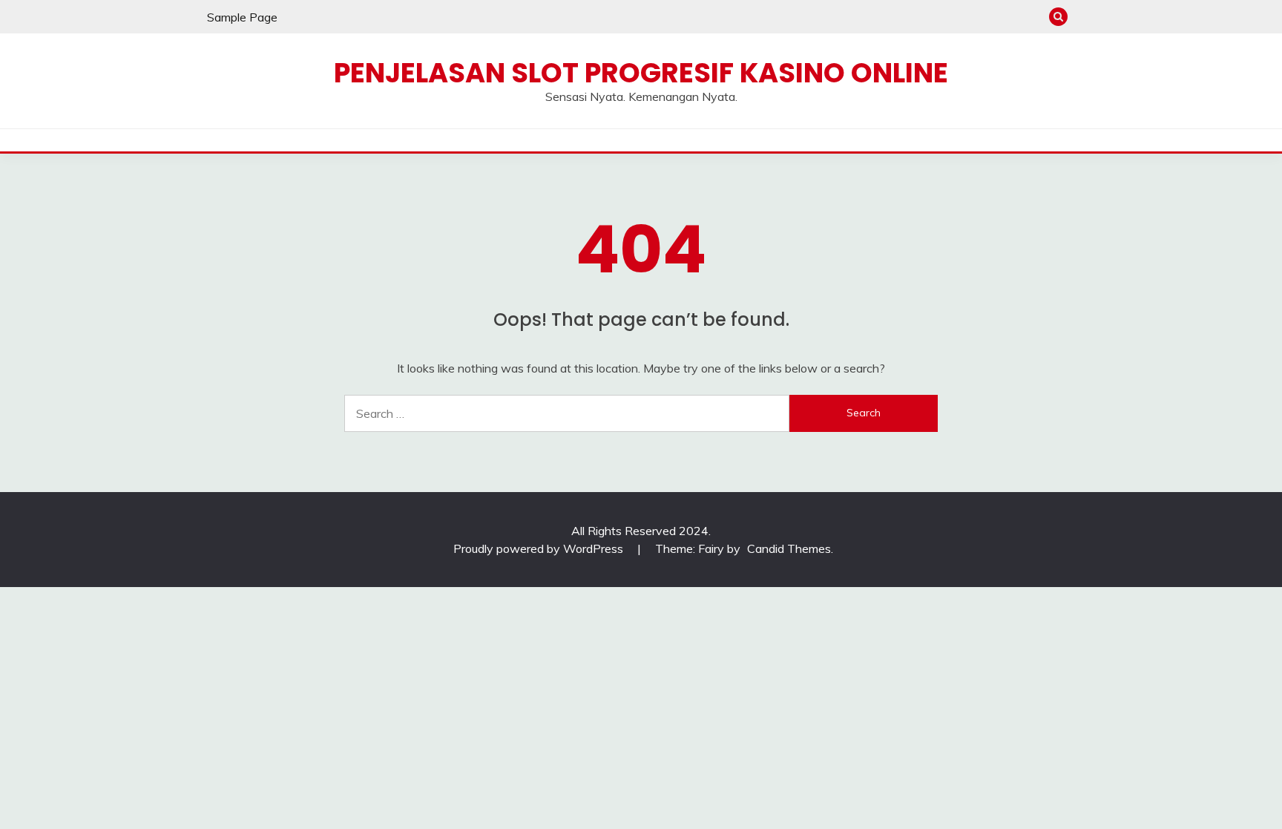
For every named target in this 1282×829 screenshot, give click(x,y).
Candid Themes (789, 548)
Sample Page (242, 17)
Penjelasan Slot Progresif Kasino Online (641, 72)
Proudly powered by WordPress (539, 548)
